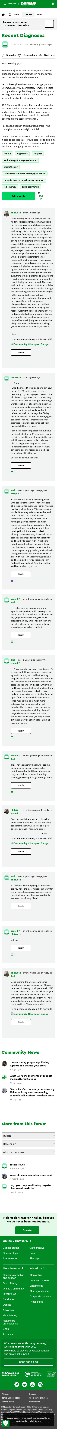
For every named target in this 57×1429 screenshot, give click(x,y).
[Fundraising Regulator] (33, 1374)
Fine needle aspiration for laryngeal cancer (24, 174)
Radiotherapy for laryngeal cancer (20, 160)
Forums (28, 15)
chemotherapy (11, 167)
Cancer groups (11, 1248)
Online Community (16, 1240)
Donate (27, 1230)
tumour (7, 154)
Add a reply (18, 196)
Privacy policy (8, 1402)
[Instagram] (40, 1384)
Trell (13, 490)
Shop (6, 1329)
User (52, 3)
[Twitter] (24, 1384)
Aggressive (22, 154)
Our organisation (39, 1291)
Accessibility (34, 1402)
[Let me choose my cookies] (6, 1423)
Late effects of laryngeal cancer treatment (24, 180)
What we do (36, 1286)
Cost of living (10, 1283)
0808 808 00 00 (28, 1362)
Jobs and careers (39, 1280)
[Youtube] (32, 1384)
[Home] (28, 3)
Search (16, 15)
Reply (21, 353)
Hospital (38, 154)
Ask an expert (10, 1258)
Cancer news (36, 1248)
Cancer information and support (13, 1276)
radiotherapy (10, 187)
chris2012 (16, 213)
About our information (38, 1398)
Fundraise (8, 1299)
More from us (12, 1268)
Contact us (36, 1275)
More (10, 3)
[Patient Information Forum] (51, 1374)
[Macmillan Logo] (10, 1374)
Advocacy (8, 1310)
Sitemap (34, 1258)
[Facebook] (16, 1384)
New (49, 24)
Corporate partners (40, 1296)
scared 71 (16, 599)
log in (41, 197)
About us (8, 1334)
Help (32, 1253)
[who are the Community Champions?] (29, 344)
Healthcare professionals (10, 1322)
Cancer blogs (10, 1253)
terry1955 (16, 377)
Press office (36, 1302)
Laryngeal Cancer (30, 187)
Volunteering (10, 1315)
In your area (9, 1294)
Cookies (32, 1394)
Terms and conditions (11, 1398)
